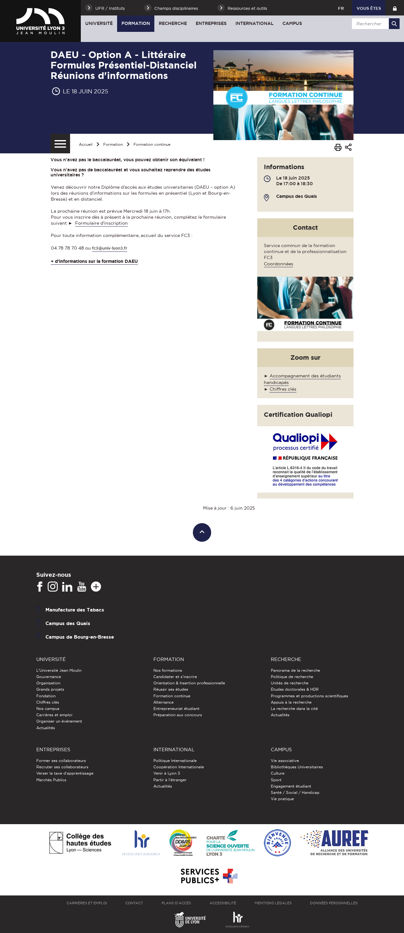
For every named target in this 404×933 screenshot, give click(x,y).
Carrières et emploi (54, 715)
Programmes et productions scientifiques (309, 696)
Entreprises (211, 23)
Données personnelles (334, 903)
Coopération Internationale (178, 767)
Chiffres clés (283, 389)
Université (99, 23)
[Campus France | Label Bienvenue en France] (277, 843)
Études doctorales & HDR (295, 689)
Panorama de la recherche (295, 670)
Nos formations (167, 670)
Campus (292, 23)
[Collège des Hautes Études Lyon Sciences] (80, 843)
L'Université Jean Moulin (58, 670)
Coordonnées (278, 263)
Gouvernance (48, 677)
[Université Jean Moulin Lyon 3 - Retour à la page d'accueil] (40, 21)
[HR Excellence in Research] (141, 843)
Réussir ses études (170, 689)
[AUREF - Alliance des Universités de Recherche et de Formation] (334, 843)
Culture (277, 773)
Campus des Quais (67, 623)
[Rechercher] (394, 23)
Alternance (163, 702)
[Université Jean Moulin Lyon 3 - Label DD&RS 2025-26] (183, 843)
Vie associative (285, 761)
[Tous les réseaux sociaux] (96, 587)
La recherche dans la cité (294, 708)
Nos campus (47, 708)
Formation (136, 23)
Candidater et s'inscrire (175, 677)
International (254, 23)
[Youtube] (82, 587)
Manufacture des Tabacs (74, 609)
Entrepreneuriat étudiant (176, 708)
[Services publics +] (208, 876)
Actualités (45, 728)
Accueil (85, 144)
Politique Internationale (175, 761)
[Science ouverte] (230, 843)
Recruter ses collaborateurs (62, 767)
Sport (276, 780)
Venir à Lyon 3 (166, 773)
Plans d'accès (176, 903)
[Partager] (348, 148)
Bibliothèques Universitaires (297, 767)
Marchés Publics (51, 780)
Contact (134, 903)
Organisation (48, 683)
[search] (374, 23)
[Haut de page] (202, 532)
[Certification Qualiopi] (309, 459)
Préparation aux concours (177, 715)
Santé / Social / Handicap (295, 792)
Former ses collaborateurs (61, 761)
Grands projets (50, 689)
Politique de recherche (292, 677)
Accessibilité (223, 903)
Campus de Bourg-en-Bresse (79, 636)
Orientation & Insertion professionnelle (189, 683)
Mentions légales (273, 903)
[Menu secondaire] (60, 143)
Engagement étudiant (291, 786)
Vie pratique (282, 799)
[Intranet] (394, 7)
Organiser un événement (59, 721)
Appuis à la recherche (291, 702)
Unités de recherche (289, 683)
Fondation (46, 696)
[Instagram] (53, 587)
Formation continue (152, 144)
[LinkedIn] (67, 587)
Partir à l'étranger (170, 780)
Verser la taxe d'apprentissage (64, 773)
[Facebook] (39, 587)
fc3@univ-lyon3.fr (109, 248)
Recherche (173, 23)
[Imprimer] (338, 148)
